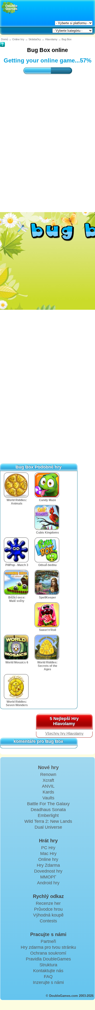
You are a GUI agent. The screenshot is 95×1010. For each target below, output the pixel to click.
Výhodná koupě (48, 915)
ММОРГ (48, 877)
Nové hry (48, 767)
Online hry (18, 39)
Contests (48, 920)
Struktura (48, 964)
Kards (48, 792)
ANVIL (48, 786)
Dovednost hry (48, 871)
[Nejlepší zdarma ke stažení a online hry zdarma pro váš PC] (10, 8)
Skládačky (34, 39)
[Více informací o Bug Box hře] (2, 41)
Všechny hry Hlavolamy (64, 733)
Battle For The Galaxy (48, 803)
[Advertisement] (47, 138)
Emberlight (48, 815)
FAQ (48, 976)
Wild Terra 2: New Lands (48, 821)
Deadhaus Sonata (48, 809)
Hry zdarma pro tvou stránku (48, 947)
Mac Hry (48, 853)
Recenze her (48, 903)
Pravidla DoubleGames (48, 959)
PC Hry (48, 847)
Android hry (48, 882)
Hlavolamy (51, 39)
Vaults (48, 797)
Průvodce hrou (48, 909)
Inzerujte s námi (48, 982)
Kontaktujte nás (48, 970)
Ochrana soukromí (48, 953)
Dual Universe (48, 827)
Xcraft (48, 780)
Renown (48, 774)
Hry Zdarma (48, 865)
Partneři (48, 941)
